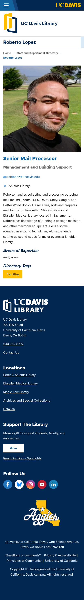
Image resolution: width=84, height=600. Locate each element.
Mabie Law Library (16, 392)
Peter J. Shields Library (19, 374)
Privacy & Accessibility (60, 555)
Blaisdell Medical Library (20, 383)
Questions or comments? (23, 555)
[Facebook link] (7, 484)
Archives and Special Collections (26, 400)
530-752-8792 (13, 344)
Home (7, 53)
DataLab (9, 409)
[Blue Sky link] (19, 484)
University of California (61, 560)
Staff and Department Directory (37, 53)
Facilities (13, 274)
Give (13, 448)
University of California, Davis (26, 541)
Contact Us (11, 352)
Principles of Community (24, 560)
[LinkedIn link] (53, 484)
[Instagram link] (30, 484)
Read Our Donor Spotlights (22, 458)
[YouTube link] (42, 484)
